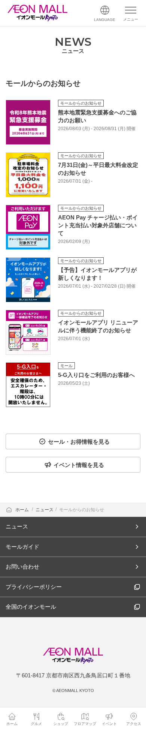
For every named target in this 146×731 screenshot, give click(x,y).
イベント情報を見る (79, 465)
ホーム (22, 509)
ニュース (45, 509)
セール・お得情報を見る (79, 441)
